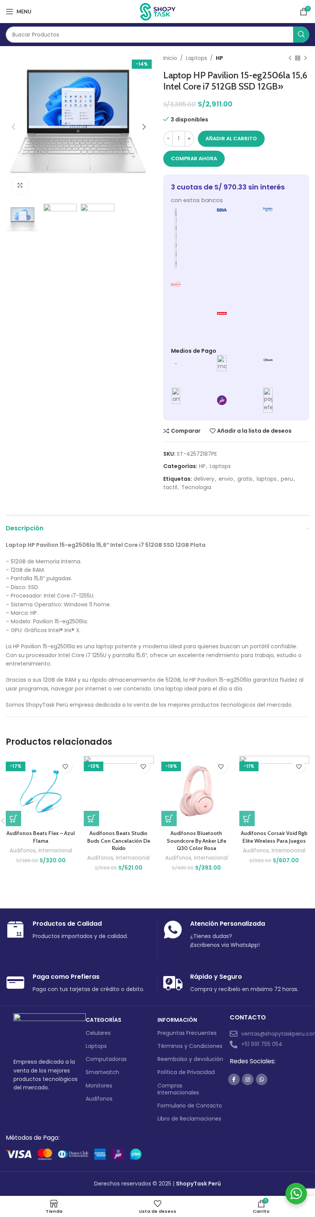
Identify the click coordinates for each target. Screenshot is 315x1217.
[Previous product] (290, 58)
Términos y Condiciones (190, 1046)
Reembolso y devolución (190, 1059)
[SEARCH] (301, 35)
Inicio (170, 58)
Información (177, 1020)
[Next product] (305, 58)
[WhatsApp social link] (261, 1079)
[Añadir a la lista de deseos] (65, 766)
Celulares (98, 1033)
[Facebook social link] (234, 1079)
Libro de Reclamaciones (189, 1118)
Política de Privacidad (186, 1072)
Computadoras (106, 1059)
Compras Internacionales (178, 1089)
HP (219, 58)
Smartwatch (102, 1072)
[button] (13, 818)
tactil (170, 487)
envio (226, 479)
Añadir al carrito (231, 138)
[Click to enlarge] (20, 185)
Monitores (99, 1085)
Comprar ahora (194, 158)
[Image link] (49, 1031)
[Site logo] (157, 11)
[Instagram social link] (248, 1079)
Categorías (103, 1020)
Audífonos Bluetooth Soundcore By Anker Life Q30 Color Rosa (196, 841)
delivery (204, 479)
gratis (244, 479)
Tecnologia (196, 487)
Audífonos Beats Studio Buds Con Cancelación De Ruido (118, 841)
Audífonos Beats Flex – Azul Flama (41, 837)
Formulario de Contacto (190, 1105)
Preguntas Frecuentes (187, 1033)
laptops (267, 479)
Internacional (55, 850)
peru (287, 479)
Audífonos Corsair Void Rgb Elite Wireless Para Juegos (274, 837)
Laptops (196, 58)
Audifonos (23, 850)
